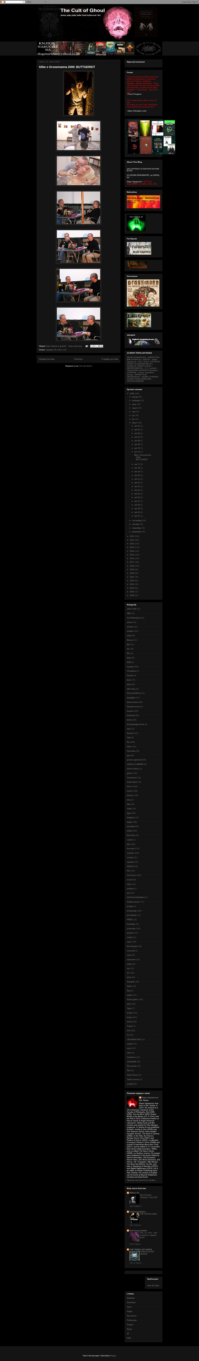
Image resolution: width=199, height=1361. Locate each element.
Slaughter (131, 982)
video (129, 1053)
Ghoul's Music (133, 769)
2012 (132, 544)
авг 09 (137, 444)
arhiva (129, 622)
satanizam (131, 959)
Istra (129, 800)
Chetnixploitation (138, 1212)
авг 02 (137, 429)
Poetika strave (133, 902)
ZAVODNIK (131, 1062)
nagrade (130, 862)
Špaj (129, 991)
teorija (129, 1013)
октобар (136, 524)
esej (128, 729)
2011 (132, 540)
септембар (137, 520)
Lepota (130, 840)
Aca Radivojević (133, 618)
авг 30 (137, 512)
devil (129, 684)
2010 (132, 536)
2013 (132, 547)
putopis (130, 933)
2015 (132, 555)
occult (129, 880)
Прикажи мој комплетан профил (141, 1180)
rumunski (131, 951)
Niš (128, 871)
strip (129, 1004)
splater (130, 995)
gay (128, 755)
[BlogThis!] (94, 346)
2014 (132, 551)
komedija (131, 826)
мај (134, 411)
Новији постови (47, 359)
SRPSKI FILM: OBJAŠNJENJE (137, 376)
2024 (132, 588)
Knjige (129, 1311)
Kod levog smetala (138, 1230)
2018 (132, 566)
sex (128, 968)
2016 (132, 558)
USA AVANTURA (134, 1039)
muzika (130, 857)
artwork (130, 627)
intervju (130, 795)
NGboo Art (134, 1193)
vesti (64, 350)
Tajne (129, 1008)
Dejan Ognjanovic (150, 1097)
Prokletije (131, 924)
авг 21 (137, 479)
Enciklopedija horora (135, 724)
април (135, 408)
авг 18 (137, 468)
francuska (131, 751)
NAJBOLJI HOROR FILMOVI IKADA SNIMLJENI (142, 378)
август (135, 423)
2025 (132, 592)
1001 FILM (131, 609)
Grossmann (132, 778)
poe (128, 893)
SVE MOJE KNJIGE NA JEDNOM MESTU (143, 363)
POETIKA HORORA (135, 381)
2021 (132, 577)
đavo (129, 680)
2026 (132, 595)
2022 (132, 580)
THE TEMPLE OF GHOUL (141, 1249)
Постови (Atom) (85, 366)
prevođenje (131, 915)
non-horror (131, 875)
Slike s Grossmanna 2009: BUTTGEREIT (67, 67)
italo (128, 804)
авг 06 (137, 433)
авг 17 (137, 464)
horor (129, 786)
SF (128, 973)
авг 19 (137, 471)
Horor (129, 1307)
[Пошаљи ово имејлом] (91, 346)
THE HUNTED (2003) (148, 1214)
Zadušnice (131, 1057)
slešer (129, 986)
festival (130, 733)
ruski (129, 955)
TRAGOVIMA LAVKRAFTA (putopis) (142, 370)
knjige (129, 822)
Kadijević (130, 817)
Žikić (129, 1070)
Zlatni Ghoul (132, 1075)
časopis (130, 667)
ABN (129, 613)
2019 (132, 569)
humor (129, 791)
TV (128, 1035)
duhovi (130, 720)
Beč (128, 644)
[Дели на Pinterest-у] (101, 346)
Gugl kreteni (132, 782)
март (134, 404)
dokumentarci (132, 702)
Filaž (129, 737)
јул (133, 419)
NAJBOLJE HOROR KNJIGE (139, 366)
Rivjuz (129, 1329)
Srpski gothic (132, 999)
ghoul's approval (134, 760)
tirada (129, 1017)
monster (130, 853)
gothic (129, 773)
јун (133, 415)
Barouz (130, 640)
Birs (128, 653)
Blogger (113, 1356)
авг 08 (137, 441)
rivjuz (129, 942)
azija (129, 635)
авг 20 (137, 475)
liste (128, 844)
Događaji (130, 1298)
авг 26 (137, 497)
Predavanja (132, 1320)
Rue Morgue (132, 946)
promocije (131, 928)
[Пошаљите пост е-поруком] (87, 346)
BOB (129, 662)
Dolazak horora (133, 706)
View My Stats (153, 1285)
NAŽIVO (130, 866)
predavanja (131, 911)
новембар (136, 528)
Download (131, 1302)
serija (129, 964)
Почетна (78, 359)
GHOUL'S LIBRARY (135, 764)
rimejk (129, 937)
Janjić (129, 809)
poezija (130, 906)
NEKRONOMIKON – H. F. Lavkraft (141, 368)
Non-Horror (132, 1316)
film (55, 350)
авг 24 (137, 490)
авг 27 (137, 501)
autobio (130, 631)
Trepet (129, 1026)
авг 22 (137, 482)
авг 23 (137, 486)
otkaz (129, 884)
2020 (132, 573)
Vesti (129, 1338)
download (131, 715)
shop (129, 977)
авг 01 (137, 426)
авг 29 (137, 508)
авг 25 (137, 494)
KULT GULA (143, 362)
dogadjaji (49, 350)
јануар (135, 397)
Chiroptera (131, 671)
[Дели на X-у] (96, 346)
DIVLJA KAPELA (134, 693)
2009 (132, 393)
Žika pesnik (132, 1066)
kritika (129, 831)
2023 (132, 584)
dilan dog (131, 689)
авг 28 (137, 505)
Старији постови (110, 359)
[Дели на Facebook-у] (99, 346)
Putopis (130, 1325)
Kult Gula (131, 835)
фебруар (136, 400)
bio (128, 649)
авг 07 (137, 437)
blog (129, 658)
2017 (132, 562)
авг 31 (137, 516)
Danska (130, 675)
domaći (130, 711)
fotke (60, 350)
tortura (130, 1022)
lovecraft (130, 848)
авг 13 (137, 448)
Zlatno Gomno (133, 1079)
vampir (130, 1044)
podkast (130, 888)
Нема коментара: (75, 346)
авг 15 (137, 452)
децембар (137, 531)
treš (128, 1030)
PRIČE (130, 919)
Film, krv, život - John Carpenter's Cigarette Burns (148, 1235)
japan (129, 813)
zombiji (130, 1084)
